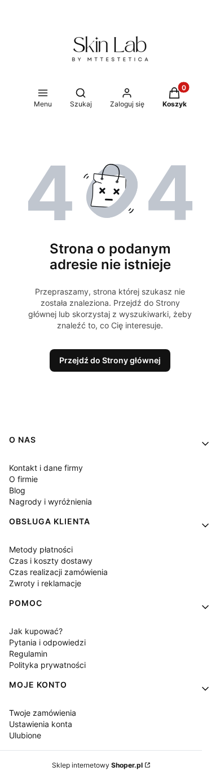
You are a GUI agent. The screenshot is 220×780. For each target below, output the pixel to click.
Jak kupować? (36, 631)
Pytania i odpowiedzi (47, 642)
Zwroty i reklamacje (45, 583)
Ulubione (25, 735)
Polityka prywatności (47, 665)
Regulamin (28, 653)
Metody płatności (41, 549)
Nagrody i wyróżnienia (50, 501)
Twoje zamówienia (42, 712)
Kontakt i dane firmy (46, 468)
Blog (17, 490)
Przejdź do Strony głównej (110, 360)
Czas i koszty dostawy (51, 560)
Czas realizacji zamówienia (58, 572)
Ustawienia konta (40, 724)
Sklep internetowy (97, 765)
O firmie (23, 479)
